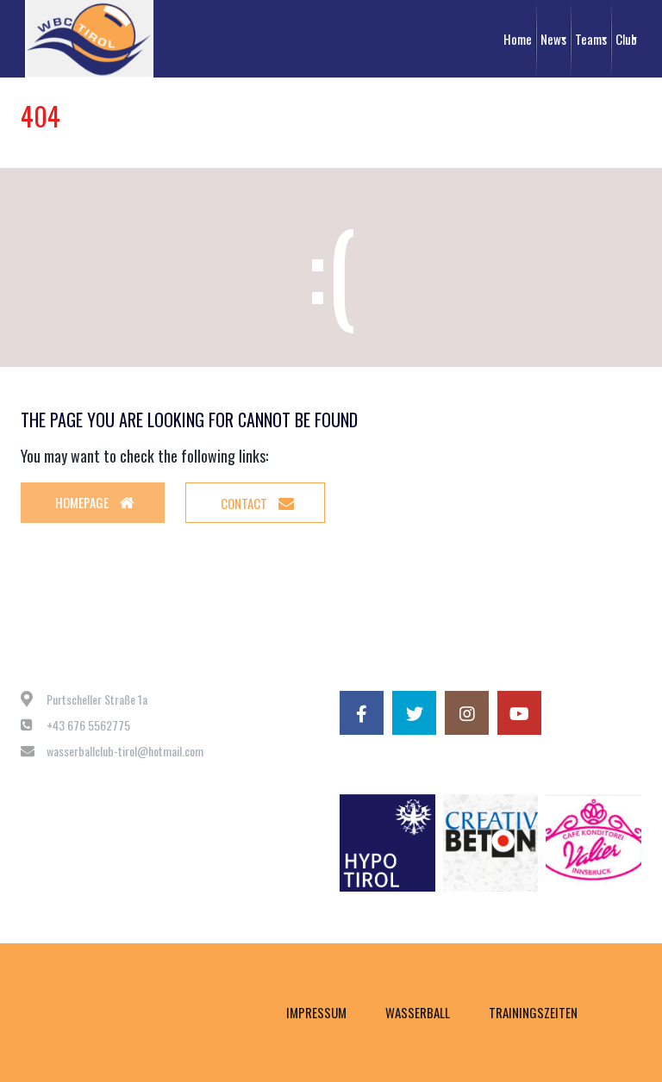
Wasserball (417, 1012)
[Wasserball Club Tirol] (89, 39)
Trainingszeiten (533, 1012)
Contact (245, 503)
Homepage (83, 502)
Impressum (316, 1012)
